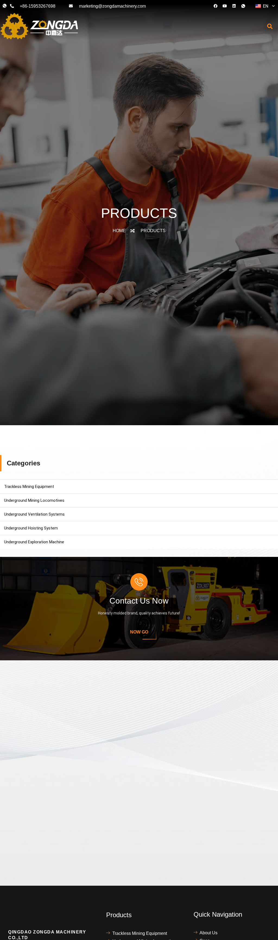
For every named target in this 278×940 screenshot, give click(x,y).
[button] (167, 24)
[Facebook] (215, 6)
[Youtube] (225, 6)
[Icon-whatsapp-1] (243, 6)
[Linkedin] (234, 6)
